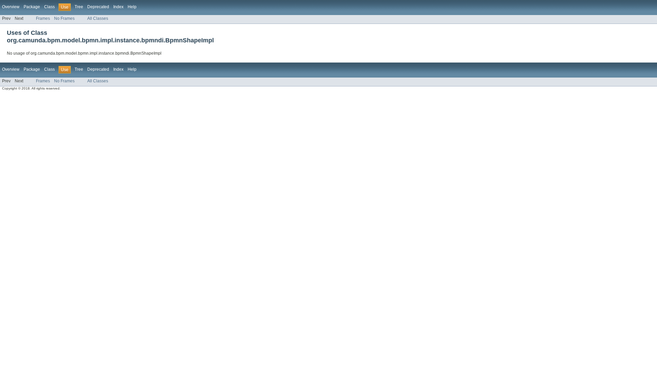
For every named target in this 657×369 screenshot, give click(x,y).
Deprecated (98, 6)
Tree (79, 6)
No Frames (64, 18)
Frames (43, 18)
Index (118, 6)
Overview (11, 6)
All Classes (97, 18)
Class (49, 6)
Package (32, 6)
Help (132, 6)
